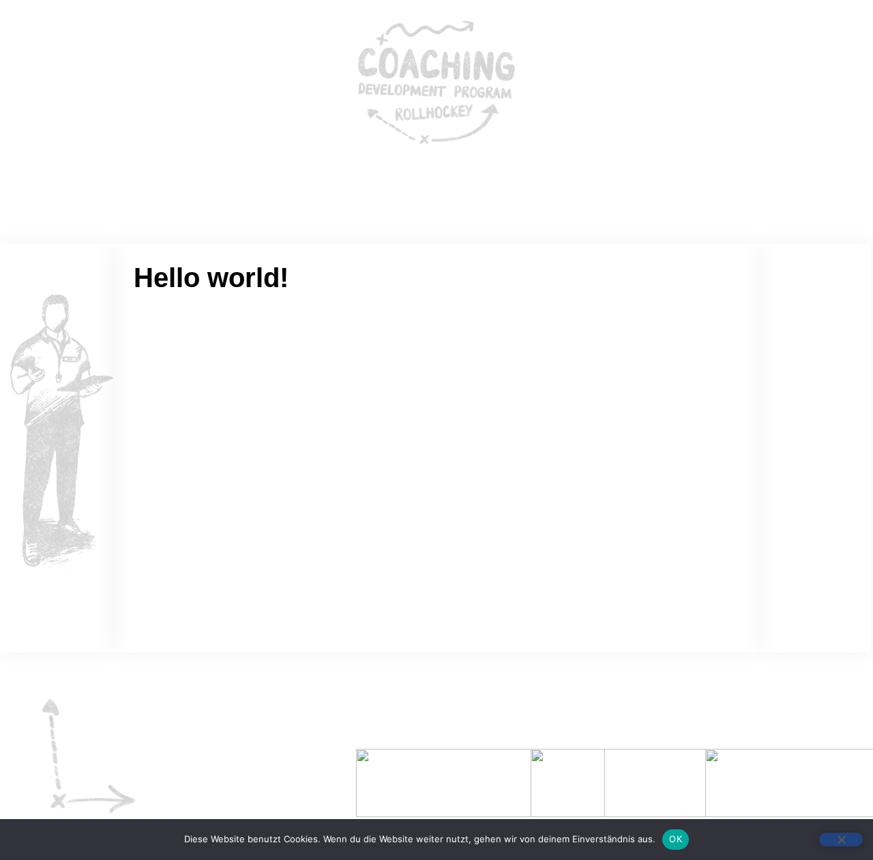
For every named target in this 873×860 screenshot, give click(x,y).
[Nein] (841, 839)
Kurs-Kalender (509, 186)
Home (343, 186)
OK (675, 838)
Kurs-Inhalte (415, 186)
